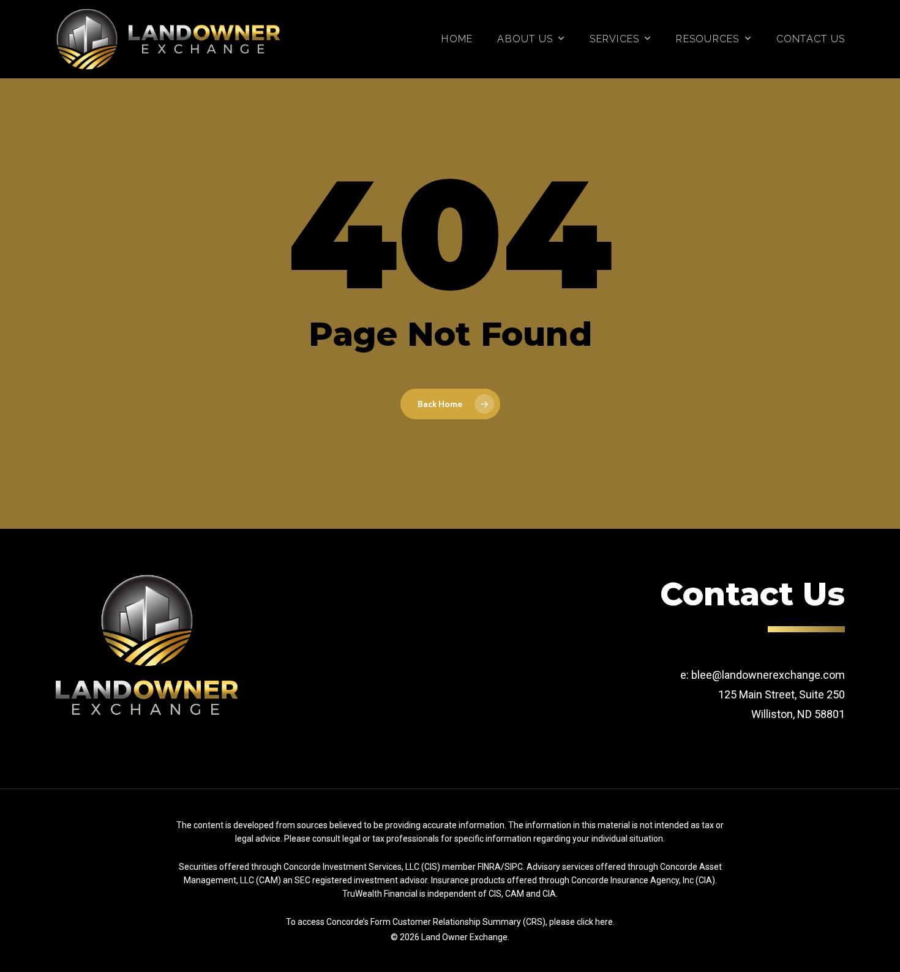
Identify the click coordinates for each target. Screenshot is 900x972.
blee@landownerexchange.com (768, 674)
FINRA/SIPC (500, 867)
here (604, 922)
